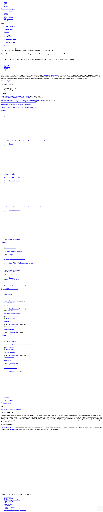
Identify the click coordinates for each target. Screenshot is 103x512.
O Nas (5, 2)
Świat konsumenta (14, 285)
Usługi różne (12, 371)
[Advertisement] (51, 469)
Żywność (11, 262)
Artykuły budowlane (9, 17)
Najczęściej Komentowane (9, 289)
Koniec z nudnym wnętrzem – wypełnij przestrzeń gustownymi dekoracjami (18, 344)
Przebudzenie (6, 321)
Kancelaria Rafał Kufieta (9, 329)
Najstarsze (6, 69)
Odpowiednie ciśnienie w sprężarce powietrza (12, 266)
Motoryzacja (7, 505)
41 (25, 301)
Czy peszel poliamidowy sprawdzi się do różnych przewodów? (23, 107)
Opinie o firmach (8, 11)
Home (2, 50)
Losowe (3, 335)
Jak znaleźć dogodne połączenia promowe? (20, 104)
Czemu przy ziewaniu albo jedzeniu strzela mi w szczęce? (15, 96)
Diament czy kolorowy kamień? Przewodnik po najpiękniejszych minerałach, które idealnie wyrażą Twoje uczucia (26, 169)
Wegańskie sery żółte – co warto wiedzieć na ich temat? (14, 259)
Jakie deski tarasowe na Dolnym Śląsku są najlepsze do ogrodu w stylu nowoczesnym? (23, 100)
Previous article (4, 104)
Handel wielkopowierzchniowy (12, 500)
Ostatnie (3, 110)
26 (25, 324)
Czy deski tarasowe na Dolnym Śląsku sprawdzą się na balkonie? (17, 97)
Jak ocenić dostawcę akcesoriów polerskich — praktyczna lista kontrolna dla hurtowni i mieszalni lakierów (24, 140)
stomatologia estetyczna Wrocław (7, 409)
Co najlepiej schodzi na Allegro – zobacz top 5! (13, 251)
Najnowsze (7, 68)
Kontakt (6, 6)
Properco (5, 297)
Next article (4, 107)
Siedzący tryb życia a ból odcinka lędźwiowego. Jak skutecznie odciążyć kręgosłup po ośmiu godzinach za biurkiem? (26, 177)
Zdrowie (18, 181)
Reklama (6, 3)
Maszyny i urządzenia (14, 173)
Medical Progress (7, 360)
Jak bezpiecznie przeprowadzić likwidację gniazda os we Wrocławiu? (18, 102)
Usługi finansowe (8, 19)
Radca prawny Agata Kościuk (10, 352)
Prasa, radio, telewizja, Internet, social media (15, 510)
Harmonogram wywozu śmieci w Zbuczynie (54, 75)
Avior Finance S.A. (7, 397)
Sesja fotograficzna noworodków (10, 368)
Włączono (6, 65)
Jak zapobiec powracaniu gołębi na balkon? (12, 99)
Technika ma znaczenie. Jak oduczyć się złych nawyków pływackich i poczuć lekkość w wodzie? (22, 206)
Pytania (6, 5)
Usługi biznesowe (8, 16)
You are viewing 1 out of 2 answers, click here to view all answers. (18, 81)
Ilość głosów (7, 67)
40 (25, 309)
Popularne (4, 242)
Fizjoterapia (12, 181)
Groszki (5, 282)
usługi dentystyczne (17, 409)
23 (25, 332)
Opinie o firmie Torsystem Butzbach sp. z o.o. (12, 313)
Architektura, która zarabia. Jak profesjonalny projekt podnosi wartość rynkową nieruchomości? (23, 235)
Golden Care (6, 305)
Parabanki (6, 20)
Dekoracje (11, 278)
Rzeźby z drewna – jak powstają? (10, 274)
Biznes (11, 144)
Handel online (7, 13)
